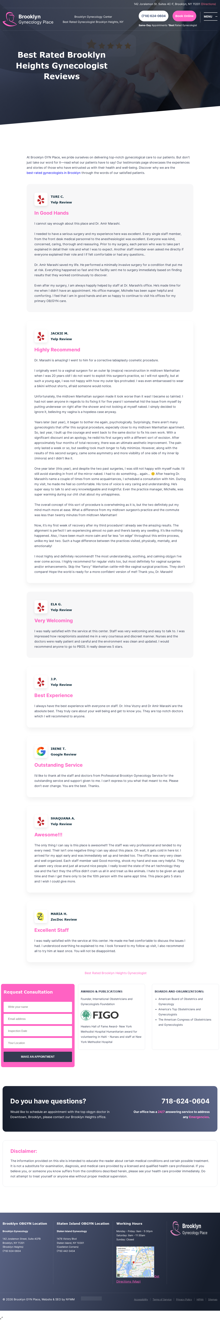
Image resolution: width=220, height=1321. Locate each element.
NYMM (70, 1299)
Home (77, 973)
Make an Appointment (38, 1056)
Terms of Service (162, 1299)
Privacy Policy (184, 1299)
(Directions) (208, 4)
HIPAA (200, 1299)
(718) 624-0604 (153, 16)
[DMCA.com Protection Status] (91, 1299)
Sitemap (212, 1299)
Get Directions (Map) (137, 1279)
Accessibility (141, 1299)
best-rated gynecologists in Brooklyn (54, 173)
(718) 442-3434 (66, 1250)
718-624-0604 (186, 1101)
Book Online (184, 16)
